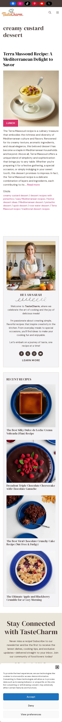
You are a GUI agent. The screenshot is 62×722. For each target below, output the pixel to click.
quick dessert (20, 205)
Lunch (10, 123)
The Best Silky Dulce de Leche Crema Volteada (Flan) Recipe (29, 431)
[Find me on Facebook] (21, 353)
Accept (31, 696)
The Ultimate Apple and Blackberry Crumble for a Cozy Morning (28, 598)
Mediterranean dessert (31, 202)
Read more (33, 184)
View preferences (31, 714)
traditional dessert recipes (36, 208)
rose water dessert (39, 205)
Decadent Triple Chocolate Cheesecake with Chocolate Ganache (31, 487)
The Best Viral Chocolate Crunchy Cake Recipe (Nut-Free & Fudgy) (31, 542)
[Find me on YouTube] (40, 353)
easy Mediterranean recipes (30, 198)
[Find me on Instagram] (34, 353)
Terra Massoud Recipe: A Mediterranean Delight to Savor (28, 59)
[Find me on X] (27, 353)
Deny (31, 705)
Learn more (31, 360)
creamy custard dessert (15, 195)
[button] (57, 667)
